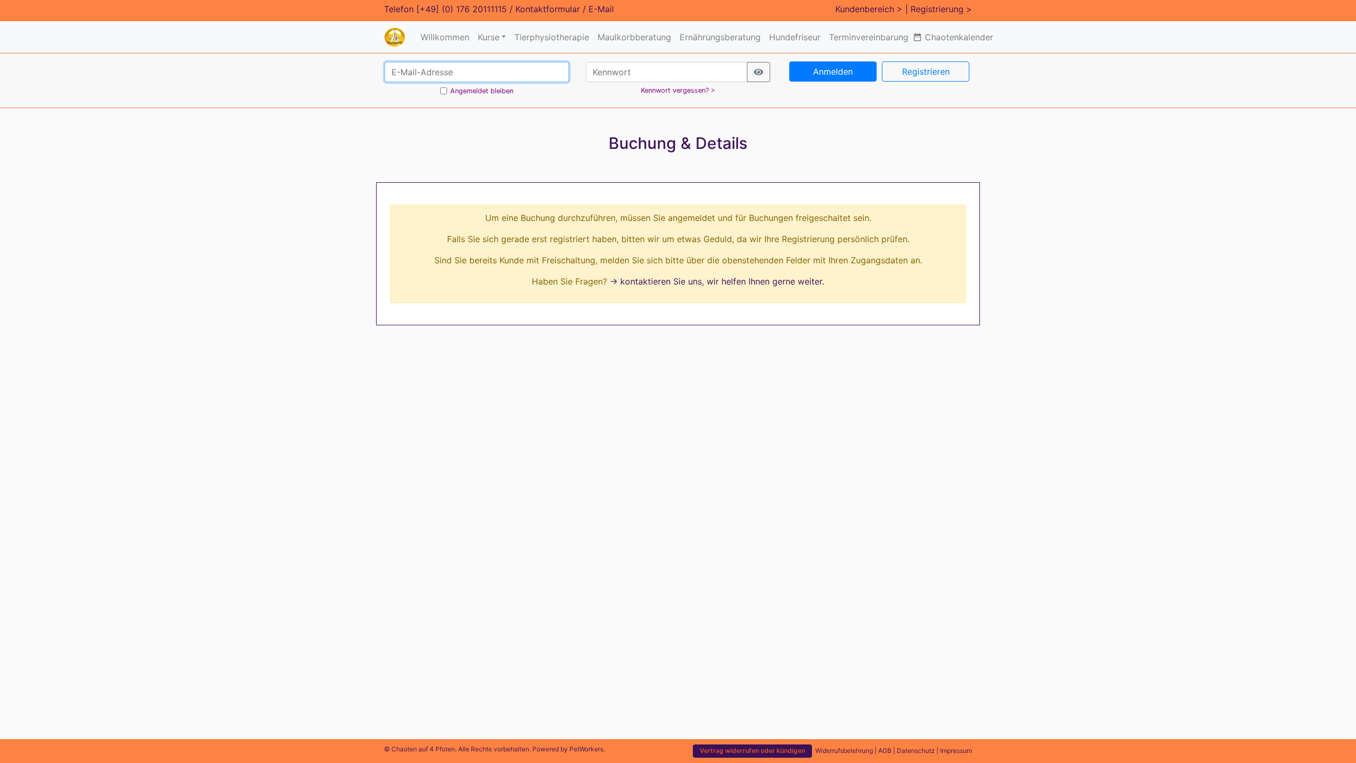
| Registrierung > (938, 9)
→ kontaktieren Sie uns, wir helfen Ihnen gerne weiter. (717, 281)
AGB (884, 751)
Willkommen (445, 37)
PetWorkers (586, 749)
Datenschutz (916, 751)
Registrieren (926, 71)
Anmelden (833, 71)
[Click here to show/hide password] (758, 72)
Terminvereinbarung (868, 37)
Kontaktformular (547, 9)
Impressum (956, 751)
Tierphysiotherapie (551, 37)
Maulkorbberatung (634, 37)
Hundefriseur (794, 37)
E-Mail (601, 9)
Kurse (488, 37)
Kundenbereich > (869, 9)
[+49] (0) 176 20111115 (461, 9)
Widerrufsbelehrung (844, 751)
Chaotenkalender (953, 37)
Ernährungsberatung (720, 37)
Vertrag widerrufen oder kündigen (752, 751)
